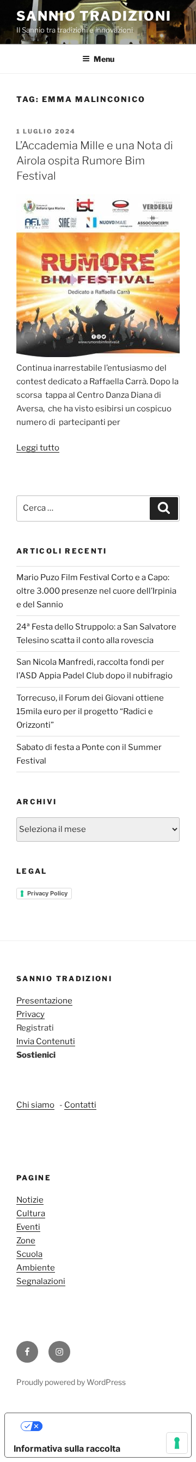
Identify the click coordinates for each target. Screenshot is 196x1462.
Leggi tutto (37, 448)
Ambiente (35, 1268)
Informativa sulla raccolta (67, 1448)
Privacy (30, 1014)
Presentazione (44, 1001)
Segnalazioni (40, 1281)
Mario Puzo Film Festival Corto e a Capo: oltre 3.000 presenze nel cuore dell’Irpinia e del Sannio (96, 591)
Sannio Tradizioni (93, 16)
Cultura (30, 1213)
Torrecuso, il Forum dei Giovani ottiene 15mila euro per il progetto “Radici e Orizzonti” (90, 711)
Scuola (29, 1254)
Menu (104, 58)
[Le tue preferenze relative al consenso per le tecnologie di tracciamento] (177, 1443)
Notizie (30, 1200)
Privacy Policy (47, 893)
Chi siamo (35, 1105)
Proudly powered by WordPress (71, 1382)
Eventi (28, 1227)
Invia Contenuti (45, 1041)
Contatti (80, 1105)
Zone (25, 1240)
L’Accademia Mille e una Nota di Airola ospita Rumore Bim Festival (94, 160)
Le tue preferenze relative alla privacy (109, 1426)
